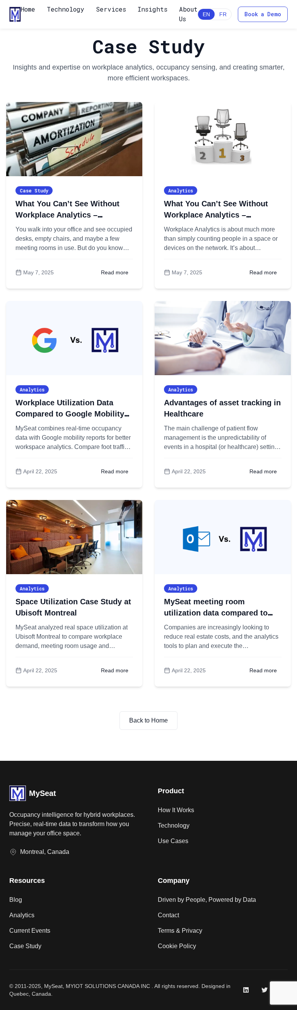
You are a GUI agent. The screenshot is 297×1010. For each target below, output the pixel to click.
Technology (65, 9)
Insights (152, 9)
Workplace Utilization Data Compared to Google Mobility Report (69, 413)
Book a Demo (262, 14)
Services (111, 9)
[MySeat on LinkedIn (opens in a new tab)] (246, 990)
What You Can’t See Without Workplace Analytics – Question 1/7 (216, 214)
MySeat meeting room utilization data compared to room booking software (216, 612)
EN (206, 14)
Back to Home (148, 720)
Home (28, 9)
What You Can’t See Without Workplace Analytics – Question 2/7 (67, 214)
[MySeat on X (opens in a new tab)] (264, 990)
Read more (114, 272)
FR (223, 14)
